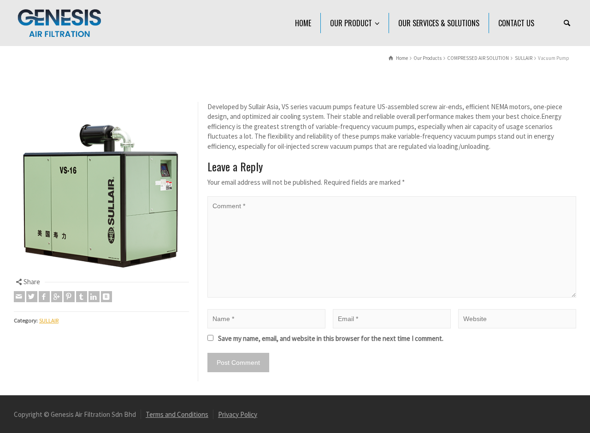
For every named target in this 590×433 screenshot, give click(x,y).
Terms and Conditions (177, 414)
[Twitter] (31, 296)
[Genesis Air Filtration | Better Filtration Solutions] (60, 22)
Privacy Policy (237, 414)
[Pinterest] (69, 296)
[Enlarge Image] (101, 189)
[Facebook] (44, 296)
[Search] (567, 23)
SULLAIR (49, 320)
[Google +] (56, 296)
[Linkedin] (94, 296)
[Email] (19, 296)
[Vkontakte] (106, 296)
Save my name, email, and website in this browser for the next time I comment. (330, 338)
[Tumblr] (81, 296)
